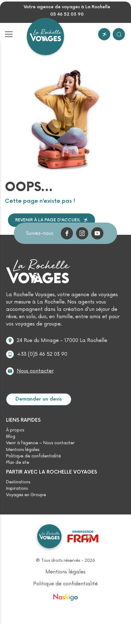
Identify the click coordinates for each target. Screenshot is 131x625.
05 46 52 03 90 (67, 14)
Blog (10, 436)
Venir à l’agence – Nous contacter (40, 443)
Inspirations (17, 488)
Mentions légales (22, 449)
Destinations (18, 482)
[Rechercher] (119, 34)
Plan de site (17, 462)
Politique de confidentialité (33, 456)
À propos (15, 430)
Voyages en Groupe (26, 494)
